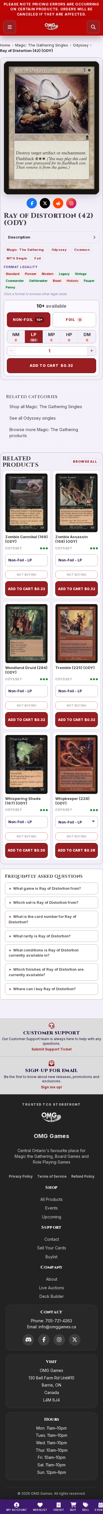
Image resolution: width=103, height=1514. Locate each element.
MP (54, 337)
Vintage (80, 274)
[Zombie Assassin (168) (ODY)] (76, 503)
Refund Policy (82, 1176)
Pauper (89, 280)
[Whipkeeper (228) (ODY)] (76, 764)
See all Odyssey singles (32, 418)
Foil (37, 258)
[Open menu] (9, 27)
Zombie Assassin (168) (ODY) (71, 539)
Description (19, 237)
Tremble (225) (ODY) (75, 667)
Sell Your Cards (51, 1247)
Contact (51, 1239)
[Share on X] (45, 203)
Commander (15, 280)
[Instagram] (59, 1340)
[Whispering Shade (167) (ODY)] (26, 764)
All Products (51, 1199)
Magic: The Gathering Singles (41, 45)
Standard (12, 274)
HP (72, 337)
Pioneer (30, 274)
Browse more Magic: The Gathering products (43, 432)
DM (90, 337)
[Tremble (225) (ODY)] (76, 634)
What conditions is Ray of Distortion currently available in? (44, 953)
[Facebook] (43, 1340)
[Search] (93, 27)
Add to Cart (51, 365)
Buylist (51, 1256)
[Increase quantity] (91, 351)
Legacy (64, 274)
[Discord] (28, 1340)
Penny (10, 287)
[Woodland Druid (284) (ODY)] (26, 634)
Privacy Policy (21, 1176)
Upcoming (51, 1216)
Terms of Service (52, 1176)
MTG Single (17, 258)
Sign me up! (51, 1087)
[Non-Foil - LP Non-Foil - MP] (76, 822)
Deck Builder (51, 1296)
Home (5, 45)
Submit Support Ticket (51, 1049)
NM (18, 337)
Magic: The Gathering (25, 250)
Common (82, 250)
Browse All (85, 462)
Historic (72, 280)
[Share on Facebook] (32, 203)
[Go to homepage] (52, 27)
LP (37, 337)
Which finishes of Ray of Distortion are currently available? (46, 972)
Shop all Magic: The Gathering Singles (45, 406)
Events (51, 1207)
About (51, 1279)
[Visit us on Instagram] (71, 203)
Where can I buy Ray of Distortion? (44, 988)
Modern (48, 274)
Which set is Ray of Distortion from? (45, 902)
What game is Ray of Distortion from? (47, 888)
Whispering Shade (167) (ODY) (23, 800)
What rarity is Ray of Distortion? (42, 936)
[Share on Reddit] (58, 203)
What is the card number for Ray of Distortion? (42, 919)
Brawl (57, 280)
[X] (74, 1340)
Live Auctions (51, 1287)
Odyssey (80, 45)
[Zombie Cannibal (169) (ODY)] (26, 503)
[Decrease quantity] (11, 351)
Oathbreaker (38, 280)
